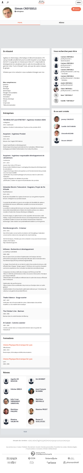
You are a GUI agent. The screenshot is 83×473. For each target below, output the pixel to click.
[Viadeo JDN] (32, 462)
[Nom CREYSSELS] (56, 95)
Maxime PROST (42, 409)
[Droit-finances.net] (71, 458)
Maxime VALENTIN (14, 420)
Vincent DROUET (66, 141)
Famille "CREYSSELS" (67, 101)
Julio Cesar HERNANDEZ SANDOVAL (15, 401)
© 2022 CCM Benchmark (50, 449)
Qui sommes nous (11, 447)
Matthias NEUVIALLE (40, 400)
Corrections (39, 449)
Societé (38, 447)
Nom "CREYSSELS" (67, 95)
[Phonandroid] (71, 462)
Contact (19, 447)
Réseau (61, 23)
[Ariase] (51, 462)
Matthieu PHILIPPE (14, 410)
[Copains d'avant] (12, 462)
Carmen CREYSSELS (67, 57)
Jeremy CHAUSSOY (67, 119)
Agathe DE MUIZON (15, 380)
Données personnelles (47, 447)
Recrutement (31, 447)
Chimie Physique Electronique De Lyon (17, 345)
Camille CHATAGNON (68, 126)
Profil (20, 23)
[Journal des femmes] (12, 458)
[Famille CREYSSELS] (56, 100)
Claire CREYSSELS (66, 89)
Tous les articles (30, 449)
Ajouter (77, 9)
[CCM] (32, 458)
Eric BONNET (40, 379)
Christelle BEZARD (67, 133)
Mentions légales (72, 447)
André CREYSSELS (66, 83)
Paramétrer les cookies (60, 447)
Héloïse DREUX (16, 389)
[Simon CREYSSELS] (7, 12)
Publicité (24, 447)
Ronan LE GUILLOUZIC (40, 420)
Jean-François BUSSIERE (41, 390)
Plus (25, 431)
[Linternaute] (51, 458)
